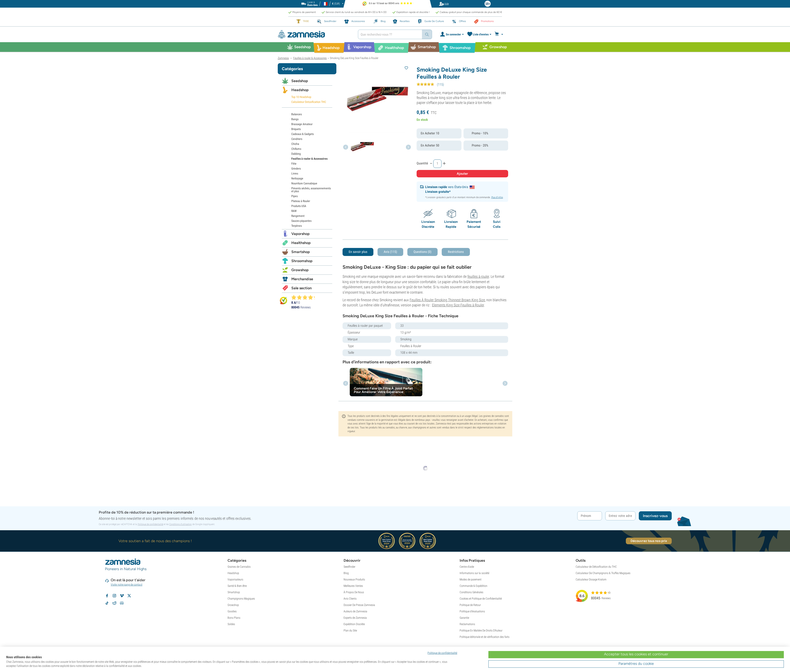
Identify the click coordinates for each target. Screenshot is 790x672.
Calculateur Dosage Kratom (591, 579)
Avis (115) (390, 252)
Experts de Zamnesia (355, 617)
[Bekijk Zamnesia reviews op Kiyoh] (283, 300)
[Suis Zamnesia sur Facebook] (107, 596)
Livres (294, 173)
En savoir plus (358, 252)
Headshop (300, 90)
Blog (346, 573)
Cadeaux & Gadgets (302, 134)
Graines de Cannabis (239, 566)
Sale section (301, 288)
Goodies (232, 611)
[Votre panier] (499, 34)
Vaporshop (300, 233)
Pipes (294, 196)
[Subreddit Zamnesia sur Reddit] (114, 603)
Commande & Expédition (473, 585)
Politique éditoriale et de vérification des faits (484, 636)
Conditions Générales (471, 592)
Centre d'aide (467, 566)
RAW (294, 211)
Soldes (231, 624)
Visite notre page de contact (126, 584)
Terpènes (296, 225)
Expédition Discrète (354, 624)
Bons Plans (234, 617)
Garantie (464, 617)
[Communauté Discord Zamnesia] (122, 603)
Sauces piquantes (301, 220)
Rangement (297, 215)
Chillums (296, 148)
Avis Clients (350, 598)
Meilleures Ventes (353, 585)
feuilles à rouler (478, 276)
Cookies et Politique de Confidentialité (481, 598)
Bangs (295, 119)
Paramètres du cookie (636, 663)
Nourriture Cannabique (304, 183)
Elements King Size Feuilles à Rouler (458, 305)
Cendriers (296, 139)
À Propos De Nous (354, 592)
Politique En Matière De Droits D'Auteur (481, 630)
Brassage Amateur (302, 124)
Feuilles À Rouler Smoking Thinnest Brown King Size (447, 300)
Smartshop (300, 252)
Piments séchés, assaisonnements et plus (311, 190)
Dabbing (296, 153)
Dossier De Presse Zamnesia (359, 605)
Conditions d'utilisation (180, 524)
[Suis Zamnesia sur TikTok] (107, 603)
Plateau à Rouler (300, 201)
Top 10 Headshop (301, 97)
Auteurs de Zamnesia (355, 611)
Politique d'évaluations (472, 611)
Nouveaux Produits (354, 579)
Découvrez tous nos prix (649, 541)
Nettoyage (297, 178)
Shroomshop (302, 261)
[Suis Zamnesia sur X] (129, 596)
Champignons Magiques (241, 598)
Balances (296, 114)
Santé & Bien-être (237, 585)
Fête (293, 163)
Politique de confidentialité (150, 524)
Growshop (300, 270)
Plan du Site (350, 630)
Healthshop (301, 243)
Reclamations (467, 624)
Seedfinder (349, 566)
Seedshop (299, 81)
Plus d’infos (497, 197)
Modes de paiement (470, 579)
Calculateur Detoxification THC (308, 101)
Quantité (422, 163)
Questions (422, 252)
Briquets (296, 129)
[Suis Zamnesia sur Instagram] (114, 596)
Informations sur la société (474, 573)
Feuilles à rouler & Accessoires (309, 158)
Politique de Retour (470, 605)
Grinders (296, 168)
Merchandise (302, 279)
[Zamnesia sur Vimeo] (122, 596)
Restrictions (456, 252)
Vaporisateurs (235, 579)
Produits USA (298, 206)
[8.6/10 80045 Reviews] (304, 297)
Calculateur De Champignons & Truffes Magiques (603, 573)
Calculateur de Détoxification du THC (596, 566)
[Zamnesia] (315, 34)
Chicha (295, 143)
